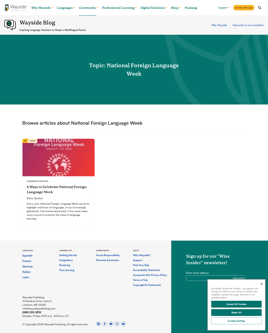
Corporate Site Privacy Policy (150, 275)
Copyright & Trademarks (147, 284)
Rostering (64, 265)
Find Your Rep (141, 265)
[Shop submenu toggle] (179, 8)
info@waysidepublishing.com (38, 308)
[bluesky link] (123, 324)
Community (87, 8)
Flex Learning (66, 270)
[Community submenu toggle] (96, 8)
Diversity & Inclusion (107, 260)
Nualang (191, 8)
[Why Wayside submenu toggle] (51, 8)
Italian (26, 271)
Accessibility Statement (146, 270)
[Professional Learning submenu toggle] (134, 8)
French (26, 261)
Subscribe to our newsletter (248, 25)
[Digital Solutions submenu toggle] (165, 8)
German (27, 266)
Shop (175, 8)
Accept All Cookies (236, 304)
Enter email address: (197, 272)
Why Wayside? (141, 255)
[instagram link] (117, 324)
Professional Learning (118, 8)
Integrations (66, 260)
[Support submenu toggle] (227, 8)
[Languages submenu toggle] (73, 8)
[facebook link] (104, 324)
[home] (16, 7)
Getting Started (68, 255)
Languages (65, 8)
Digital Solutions (153, 8)
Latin (25, 277)
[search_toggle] (259, 7)
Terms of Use (140, 280)
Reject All (236, 312)
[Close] (261, 283)
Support (222, 7)
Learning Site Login (243, 7)
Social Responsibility (108, 255)
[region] (236, 305)
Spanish (27, 255)
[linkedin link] (98, 324)
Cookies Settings (236, 321)
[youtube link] (111, 324)
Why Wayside (41, 8)
